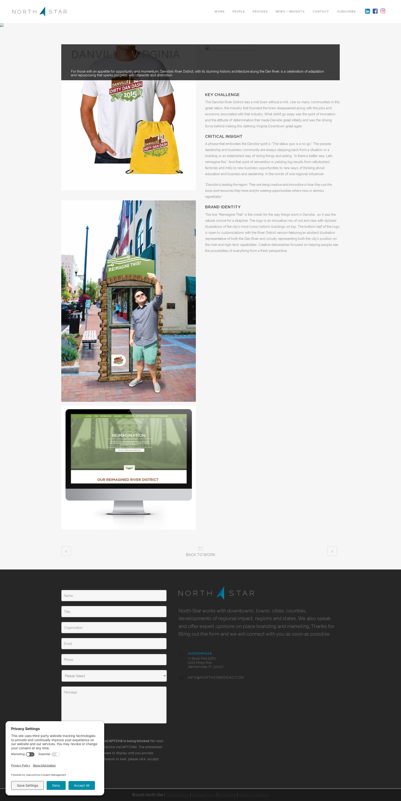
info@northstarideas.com (216, 678)
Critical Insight (224, 136)
